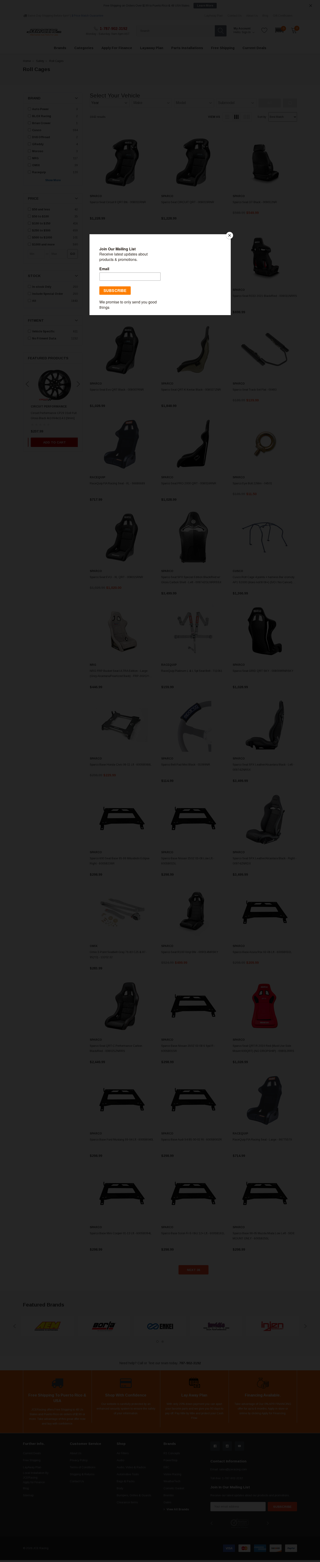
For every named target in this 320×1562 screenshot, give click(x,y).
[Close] (229, 235)
